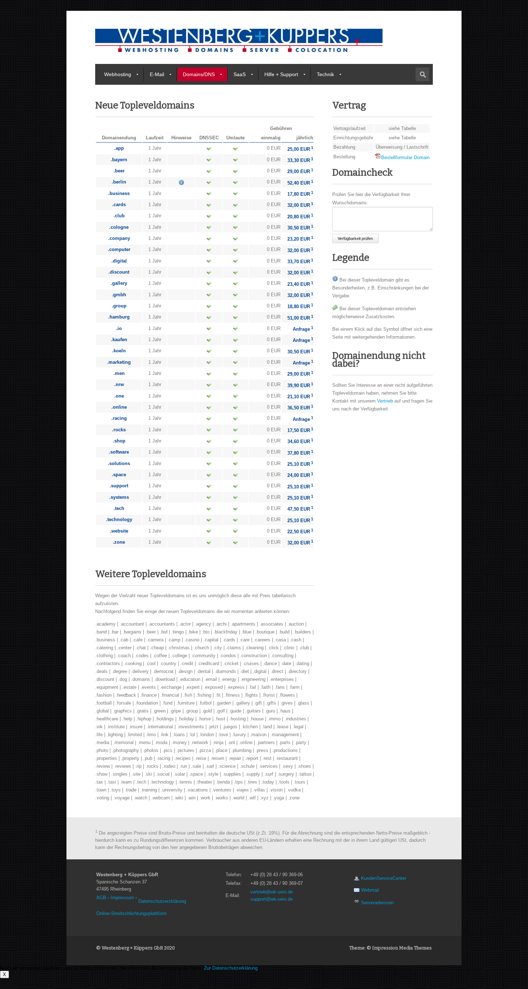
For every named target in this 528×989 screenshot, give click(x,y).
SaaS (239, 74)
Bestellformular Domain (405, 157)
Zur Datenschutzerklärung (231, 968)
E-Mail (157, 74)
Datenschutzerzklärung (162, 901)
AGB (101, 897)
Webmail (369, 890)
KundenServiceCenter (383, 878)
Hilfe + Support (281, 74)
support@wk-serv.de (271, 899)
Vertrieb (385, 401)
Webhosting (117, 74)
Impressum (122, 897)
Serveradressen (377, 902)
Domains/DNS (199, 74)
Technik (325, 74)
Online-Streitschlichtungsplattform (131, 913)
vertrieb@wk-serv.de (271, 892)
